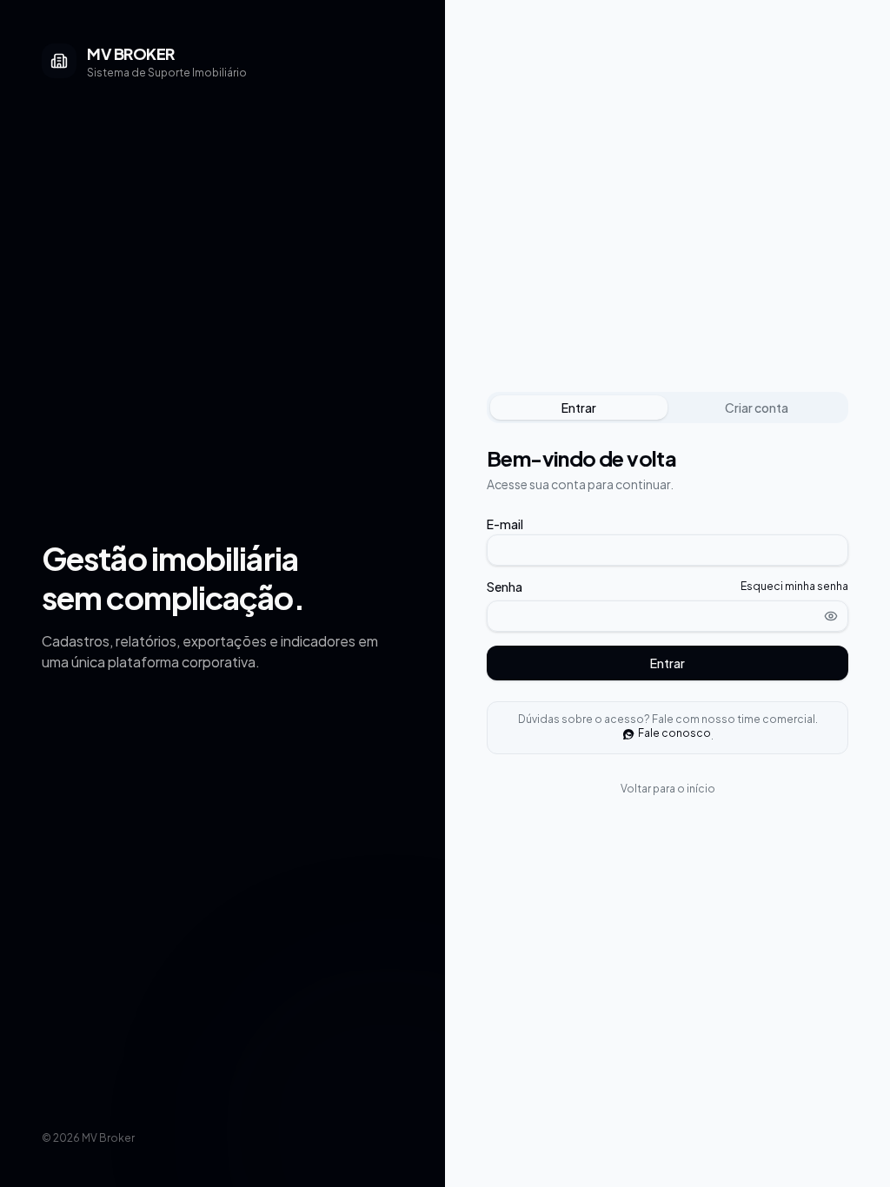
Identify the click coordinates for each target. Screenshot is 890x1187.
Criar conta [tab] (756, 407)
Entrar (667, 663)
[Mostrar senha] (831, 616)
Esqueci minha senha (794, 586)
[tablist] (667, 407)
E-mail (505, 524)
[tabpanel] (667, 562)
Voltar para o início (668, 788)
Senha (504, 586)
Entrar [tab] (578, 407)
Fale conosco (674, 732)
